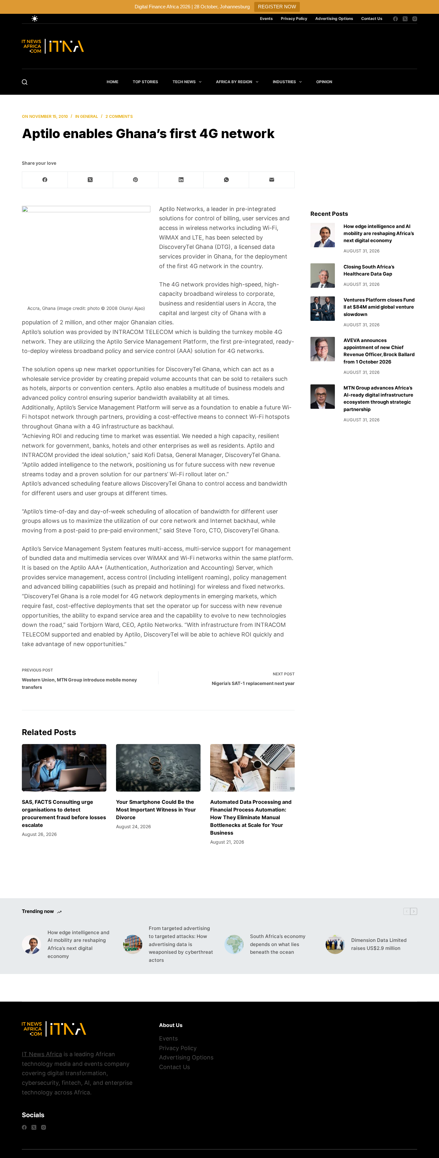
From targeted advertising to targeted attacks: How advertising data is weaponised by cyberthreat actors (181, 944)
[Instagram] (414, 18)
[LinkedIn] (181, 180)
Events (266, 18)
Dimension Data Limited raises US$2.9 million (379, 944)
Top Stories (145, 81)
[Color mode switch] (34, 18)
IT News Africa (42, 1054)
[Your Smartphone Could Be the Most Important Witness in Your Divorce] (158, 768)
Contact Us (371, 18)
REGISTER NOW (277, 6)
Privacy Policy (294, 18)
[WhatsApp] (226, 180)
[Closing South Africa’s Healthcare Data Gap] (322, 275)
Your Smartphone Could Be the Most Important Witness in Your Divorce (156, 809)
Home (112, 81)
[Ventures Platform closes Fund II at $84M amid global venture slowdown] (322, 308)
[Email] (271, 180)
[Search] (24, 82)
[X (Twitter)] (405, 18)
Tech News (184, 81)
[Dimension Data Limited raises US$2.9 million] (335, 944)
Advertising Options (334, 18)
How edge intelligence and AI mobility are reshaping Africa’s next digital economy (379, 233)
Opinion (324, 81)
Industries (284, 81)
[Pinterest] (135, 180)
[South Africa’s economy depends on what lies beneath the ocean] (234, 944)
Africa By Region (234, 81)
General (89, 116)
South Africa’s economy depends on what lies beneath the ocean (278, 944)
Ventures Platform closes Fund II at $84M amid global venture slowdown (379, 307)
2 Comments (119, 116)
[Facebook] (395, 18)
